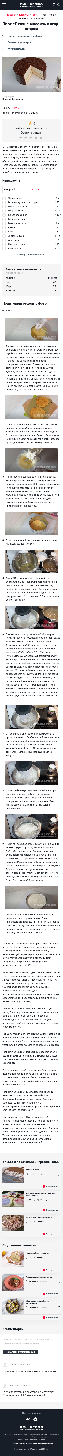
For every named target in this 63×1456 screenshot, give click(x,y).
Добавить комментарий (20, 1352)
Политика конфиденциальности (40, 1443)
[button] (31, 254)
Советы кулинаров (20, 42)
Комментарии (16, 48)
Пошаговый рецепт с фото (25, 36)
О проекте (14, 1443)
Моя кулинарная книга (54, 5)
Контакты (23, 1443)
